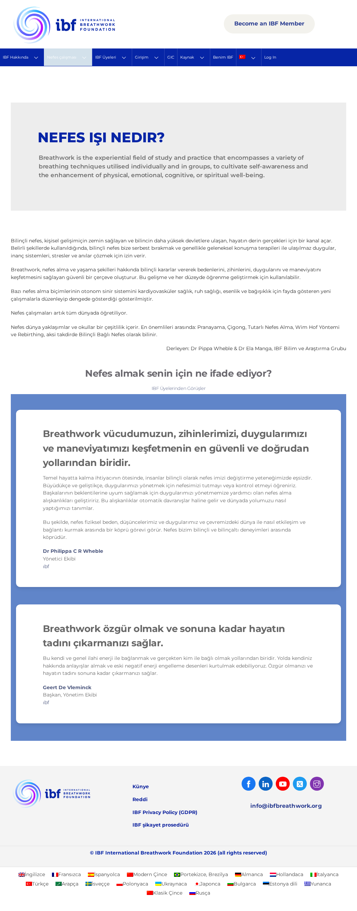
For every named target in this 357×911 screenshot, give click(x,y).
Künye (140, 786)
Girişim (142, 57)
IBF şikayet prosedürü (160, 825)
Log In (270, 57)
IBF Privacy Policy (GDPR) (164, 812)
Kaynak (187, 57)
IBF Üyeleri (105, 57)
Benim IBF (223, 57)
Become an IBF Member (269, 23)
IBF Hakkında (15, 57)
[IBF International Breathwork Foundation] (80, 42)
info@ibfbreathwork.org (286, 806)
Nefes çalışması (61, 57)
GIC (170, 57)
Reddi (139, 799)
